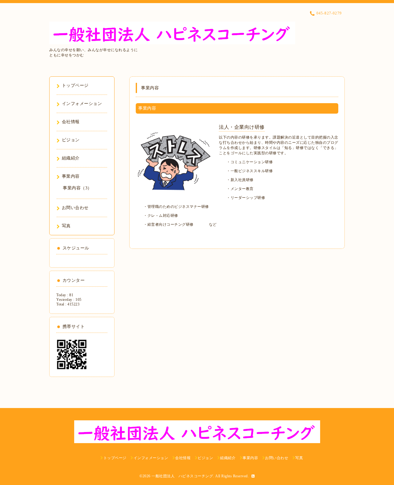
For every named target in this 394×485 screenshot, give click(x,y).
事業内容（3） (77, 188)
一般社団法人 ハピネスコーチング (182, 476)
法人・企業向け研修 (242, 127)
